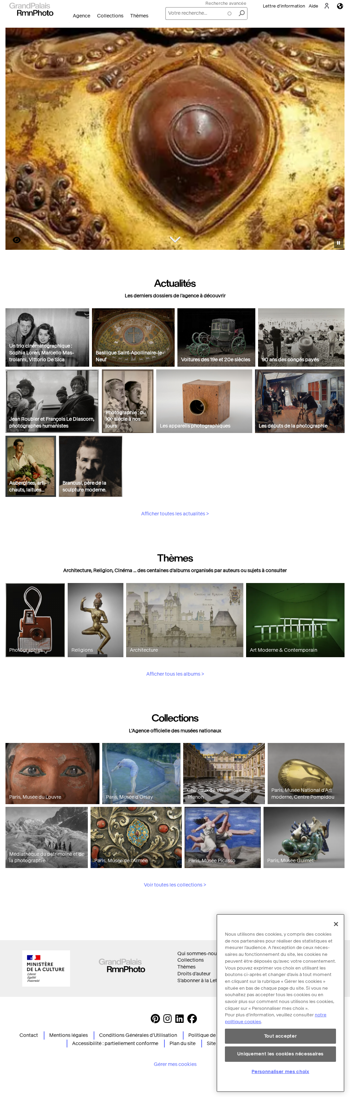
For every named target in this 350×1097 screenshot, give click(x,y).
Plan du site (183, 1043)
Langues (340, 6)
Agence (81, 15)
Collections (110, 15)
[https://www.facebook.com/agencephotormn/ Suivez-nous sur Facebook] (192, 1020)
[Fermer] (336, 924)
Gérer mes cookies (175, 1064)
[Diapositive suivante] (336, 140)
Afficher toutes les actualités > (175, 513)
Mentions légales (68, 1035)
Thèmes (139, 15)
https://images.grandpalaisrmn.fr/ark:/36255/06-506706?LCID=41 (12, 240)
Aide (313, 6)
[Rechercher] (241, 13)
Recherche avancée (225, 3)
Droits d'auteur (194, 973)
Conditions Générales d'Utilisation (138, 1035)
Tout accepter (280, 1036)
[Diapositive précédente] (15, 140)
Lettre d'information (284, 6)
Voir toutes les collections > (175, 885)
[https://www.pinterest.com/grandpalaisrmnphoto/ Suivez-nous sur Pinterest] (155, 1020)
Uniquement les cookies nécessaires (280, 1054)
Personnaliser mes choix (280, 1071)
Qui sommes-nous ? (200, 953)
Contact (28, 1035)
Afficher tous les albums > (175, 674)
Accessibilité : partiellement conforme (115, 1043)
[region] (280, 1003)
